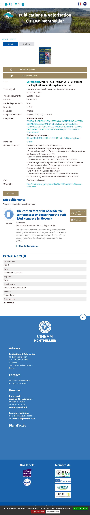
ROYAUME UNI (56, 129)
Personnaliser (53, 512)
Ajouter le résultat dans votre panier (19, 204)
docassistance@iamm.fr (19, 380)
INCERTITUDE (68, 121)
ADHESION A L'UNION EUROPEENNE (57, 126)
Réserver (11, 193)
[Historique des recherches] (23, 4)
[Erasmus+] (63, 480)
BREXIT (30, 141)
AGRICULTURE (70, 124)
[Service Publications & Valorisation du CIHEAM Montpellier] (9, 14)
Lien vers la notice (29, 75)
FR (79, 3)
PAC (48, 121)
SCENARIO (56, 121)
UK (84, 3)
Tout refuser (39, 512)
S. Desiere (20, 222)
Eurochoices (33, 81)
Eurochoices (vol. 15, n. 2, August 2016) (38, 225)
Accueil (5, 39)
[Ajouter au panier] (11, 69)
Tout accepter (81, 508)
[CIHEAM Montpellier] (45, 331)
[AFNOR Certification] (27, 473)
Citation (26, 44)
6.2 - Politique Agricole (69, 138)
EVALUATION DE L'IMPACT (51, 124)
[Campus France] (27, 482)
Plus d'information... (29, 246)
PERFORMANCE (33, 126)
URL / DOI (77, 219)
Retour (13, 39)
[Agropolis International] (63, 487)
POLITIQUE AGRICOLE (36, 121)
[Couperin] (63, 495)
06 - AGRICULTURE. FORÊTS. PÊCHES (42, 138)
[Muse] (63, 473)
